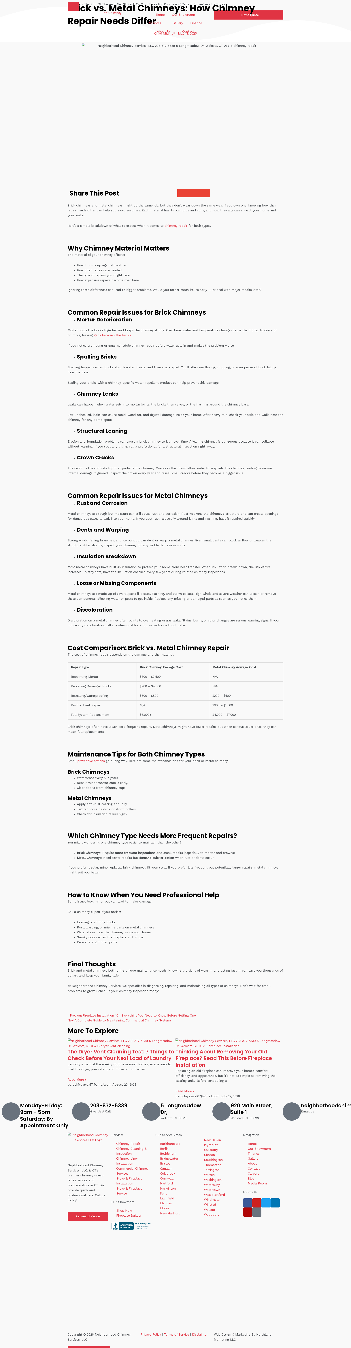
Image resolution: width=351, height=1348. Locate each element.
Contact (188, 31)
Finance (196, 23)
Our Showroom (183, 14)
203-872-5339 (108, 1105)
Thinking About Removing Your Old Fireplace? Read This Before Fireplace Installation (224, 1058)
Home (160, 14)
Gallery (178, 23)
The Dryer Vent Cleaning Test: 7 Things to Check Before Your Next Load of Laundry (121, 1055)
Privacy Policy (151, 1334)
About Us (164, 31)
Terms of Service (176, 1334)
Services (155, 23)
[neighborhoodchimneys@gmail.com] (292, 1111)
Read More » (77, 1079)
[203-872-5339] (81, 1111)
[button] (73, 6)
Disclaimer (200, 1334)
